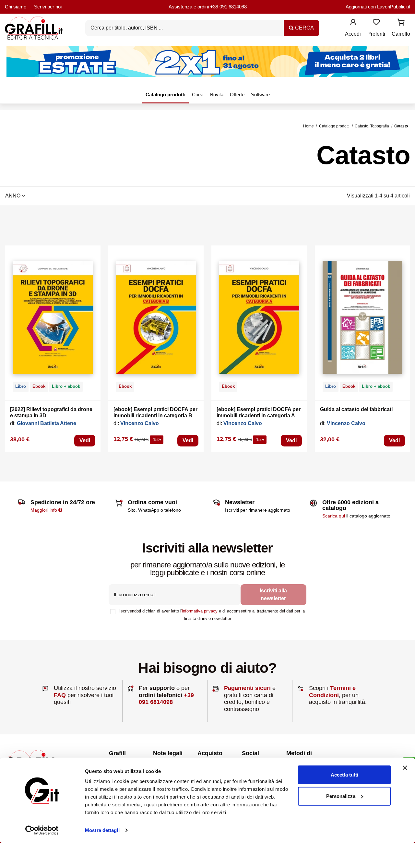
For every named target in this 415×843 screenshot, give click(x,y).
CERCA (304, 27)
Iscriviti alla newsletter (273, 594)
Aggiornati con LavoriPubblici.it (378, 6)
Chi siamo (15, 6)
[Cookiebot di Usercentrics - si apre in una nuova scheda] (42, 830)
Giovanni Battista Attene (46, 423)
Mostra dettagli (102, 830)
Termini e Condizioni (332, 691)
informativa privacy (200, 611)
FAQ (60, 695)
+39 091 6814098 (228, 6)
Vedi (84, 440)
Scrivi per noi (48, 6)
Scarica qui (333, 515)
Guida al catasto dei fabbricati (356, 409)
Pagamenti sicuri (247, 688)
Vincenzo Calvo (139, 423)
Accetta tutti (344, 775)
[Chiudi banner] (405, 768)
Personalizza (340, 796)
